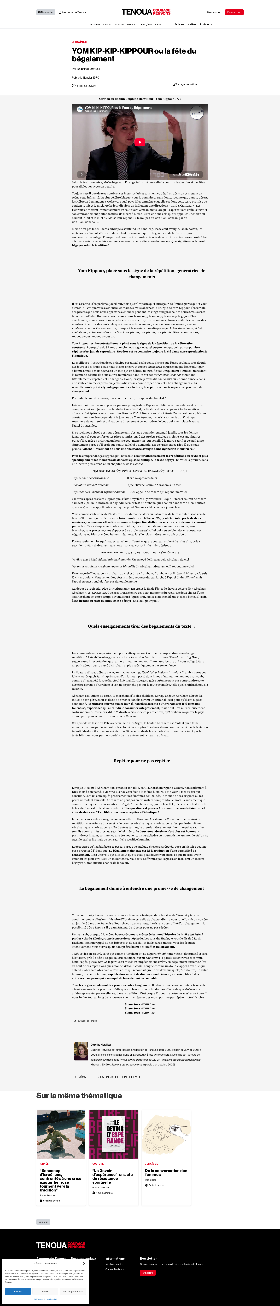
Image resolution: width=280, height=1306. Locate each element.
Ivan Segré (150, 1179)
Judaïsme (94, 24)
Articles (179, 24)
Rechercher (214, 12)
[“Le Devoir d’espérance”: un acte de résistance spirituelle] (113, 1134)
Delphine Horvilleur (88, 68)
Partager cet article (186, 84)
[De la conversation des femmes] (166, 1134)
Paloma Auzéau (100, 1187)
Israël (158, 24)
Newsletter (47, 12)
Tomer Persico (47, 1195)
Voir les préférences (73, 1291)
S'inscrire (148, 1272)
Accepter (17, 1291)
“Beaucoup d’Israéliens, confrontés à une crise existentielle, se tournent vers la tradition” (60, 1180)
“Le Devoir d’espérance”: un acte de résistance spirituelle (112, 1176)
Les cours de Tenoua (74, 12)
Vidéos (192, 24)
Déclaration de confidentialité (45, 1299)
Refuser (45, 1291)
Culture (107, 24)
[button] (84, 1263)
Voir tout (43, 1222)
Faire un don (234, 12)
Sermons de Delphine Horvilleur (121, 1077)
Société (119, 24)
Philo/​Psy (146, 24)
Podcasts (206, 24)
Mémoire (132, 24)
